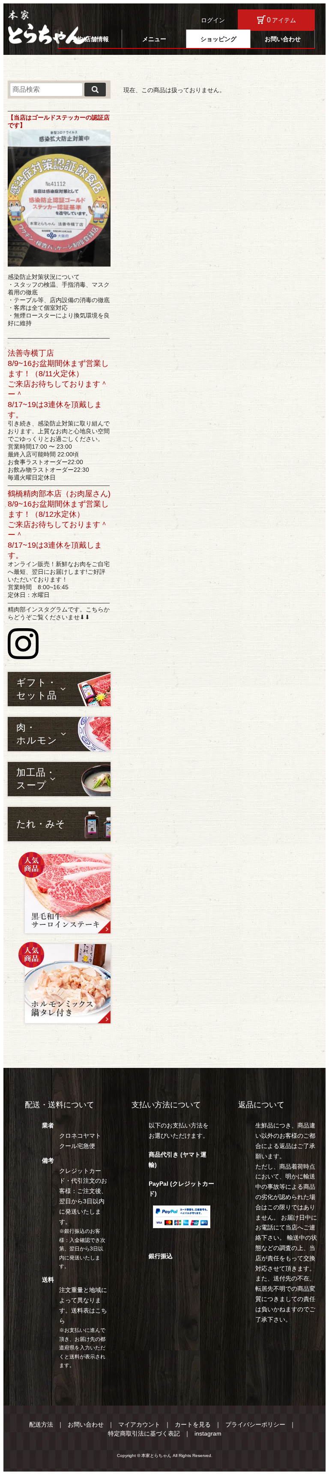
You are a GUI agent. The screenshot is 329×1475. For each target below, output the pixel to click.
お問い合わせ (283, 39)
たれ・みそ (40, 823)
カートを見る (193, 1424)
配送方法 (41, 1424)
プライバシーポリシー (255, 1424)
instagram (207, 1433)
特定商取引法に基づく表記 (144, 1433)
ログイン (213, 20)
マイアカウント (139, 1424)
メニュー (154, 39)
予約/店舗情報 (90, 39)
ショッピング (218, 39)
